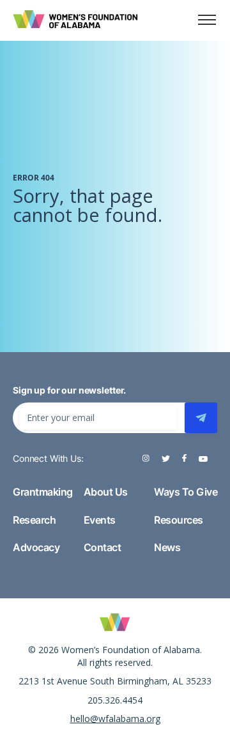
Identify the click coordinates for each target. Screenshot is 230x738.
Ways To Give (185, 491)
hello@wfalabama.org (115, 718)
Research (34, 519)
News (167, 547)
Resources (178, 519)
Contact (102, 547)
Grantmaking (43, 491)
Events (100, 519)
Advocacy (36, 547)
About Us (106, 491)
